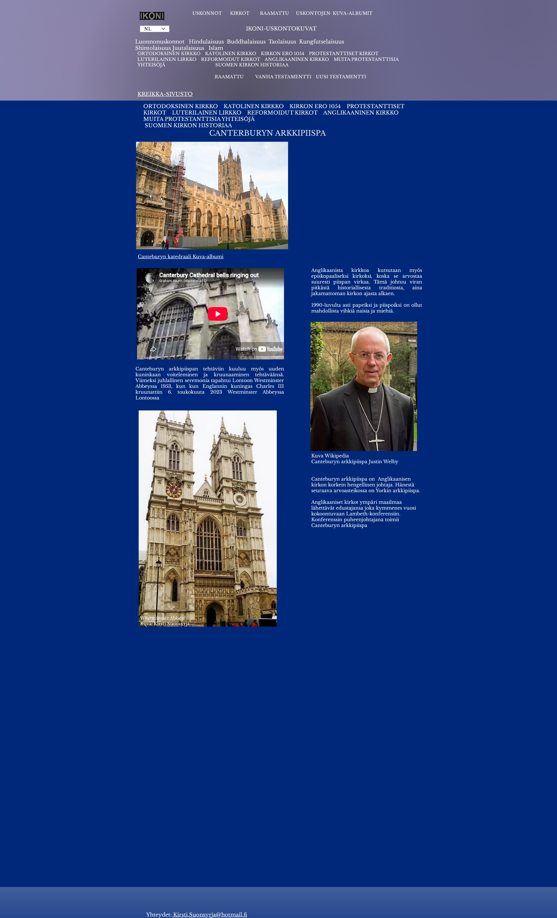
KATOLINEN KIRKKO (231, 53)
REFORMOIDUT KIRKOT (230, 59)
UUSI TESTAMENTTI (341, 76)
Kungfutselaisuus (321, 42)
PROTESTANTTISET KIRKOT (344, 53)
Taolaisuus (282, 42)
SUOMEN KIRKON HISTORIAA (252, 65)
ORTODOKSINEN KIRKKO (170, 53)
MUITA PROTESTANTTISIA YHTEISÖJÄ (201, 119)
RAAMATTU (274, 13)
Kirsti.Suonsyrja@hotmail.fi (209, 915)
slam (217, 48)
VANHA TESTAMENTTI (283, 76)
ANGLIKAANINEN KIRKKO (297, 59)
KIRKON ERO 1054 (282, 53)
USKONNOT (207, 13)
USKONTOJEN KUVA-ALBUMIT (334, 13)
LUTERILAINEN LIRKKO (168, 59)
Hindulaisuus (205, 42)
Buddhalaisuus (246, 42)
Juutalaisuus (188, 48)
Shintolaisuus (153, 48)
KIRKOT (240, 13)
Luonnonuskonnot (160, 42)
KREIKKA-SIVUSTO (165, 94)
